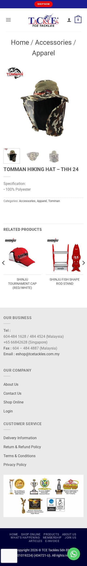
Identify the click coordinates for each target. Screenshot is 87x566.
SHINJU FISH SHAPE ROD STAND (65, 281)
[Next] (76, 105)
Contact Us (12, 393)
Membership (52, 537)
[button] (8, 19)
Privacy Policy (14, 464)
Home (20, 42)
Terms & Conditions (19, 456)
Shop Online (13, 402)
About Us (10, 384)
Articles (35, 541)
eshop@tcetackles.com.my (38, 354)
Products (51, 534)
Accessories (53, 42)
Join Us (70, 537)
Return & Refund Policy (22, 447)
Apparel (43, 53)
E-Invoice (52, 541)
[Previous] (11, 105)
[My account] (69, 20)
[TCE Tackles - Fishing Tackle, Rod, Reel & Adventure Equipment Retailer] (44, 19)
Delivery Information (20, 438)
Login (8, 411)
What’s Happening (25, 537)
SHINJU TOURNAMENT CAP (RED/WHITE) (22, 283)
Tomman (54, 201)
